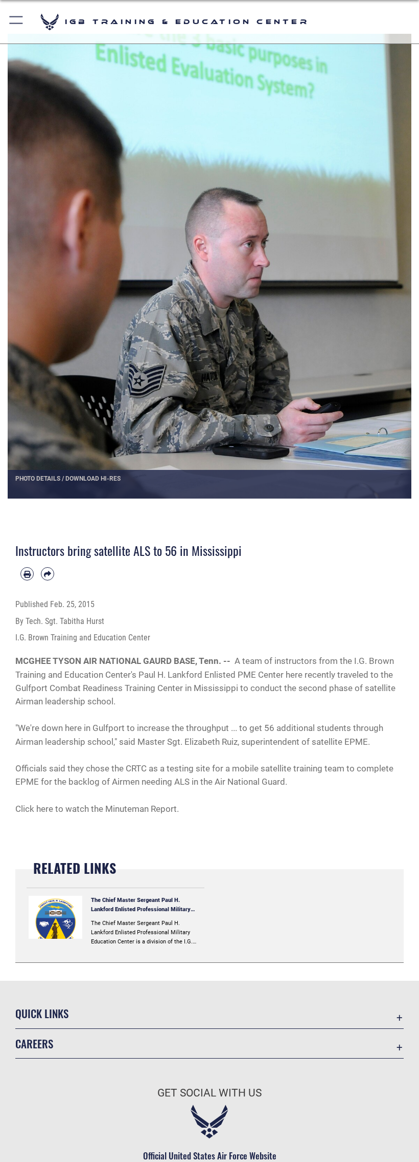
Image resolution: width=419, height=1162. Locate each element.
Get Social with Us (209, 1093)
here (44, 809)
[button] (16, 22)
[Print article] (27, 573)
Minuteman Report (141, 809)
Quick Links (41, 1013)
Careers (34, 1043)
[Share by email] (47, 573)
